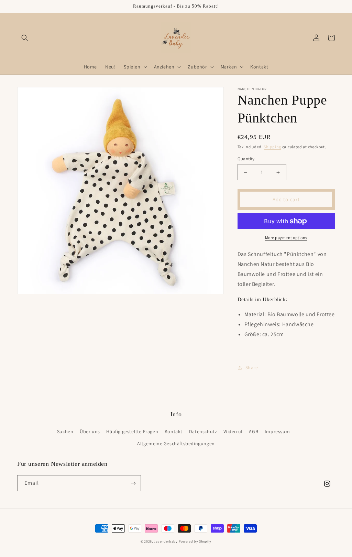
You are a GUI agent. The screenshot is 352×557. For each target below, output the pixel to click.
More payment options (286, 237)
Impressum (277, 431)
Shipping (272, 146)
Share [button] (251, 367)
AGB (253, 431)
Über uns (90, 431)
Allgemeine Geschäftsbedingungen (176, 443)
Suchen (65, 431)
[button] (24, 37)
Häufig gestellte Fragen (132, 431)
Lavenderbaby (165, 541)
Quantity (246, 159)
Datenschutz (203, 431)
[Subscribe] (133, 483)
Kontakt (174, 431)
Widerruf (233, 431)
